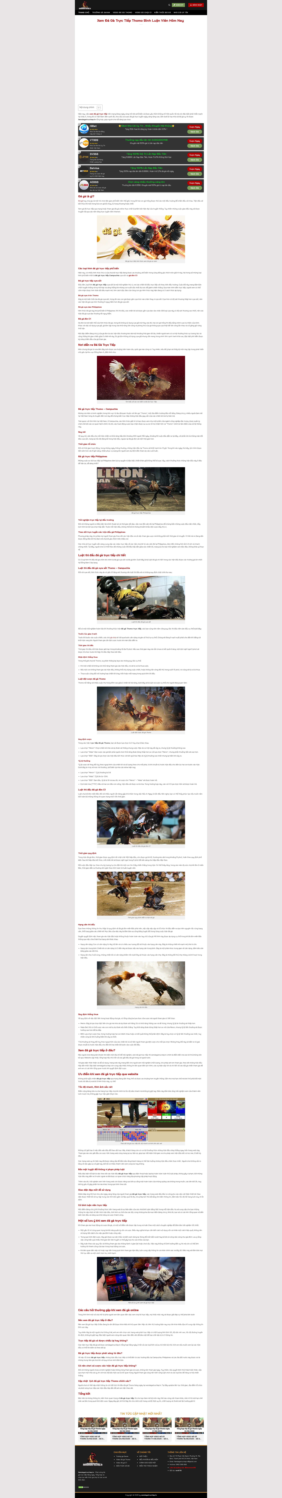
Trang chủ (83, 12)
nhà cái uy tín (181, 12)
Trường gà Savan (101, 12)
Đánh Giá (195, 132)
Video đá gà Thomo (122, 12)
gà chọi (113, 637)
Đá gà (80, 201)
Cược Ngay (194, 127)
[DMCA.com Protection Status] (83, 1487)
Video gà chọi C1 (143, 12)
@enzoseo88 (190, 1468)
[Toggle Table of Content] (97, 108)
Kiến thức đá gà (162, 12)
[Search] (169, 5)
